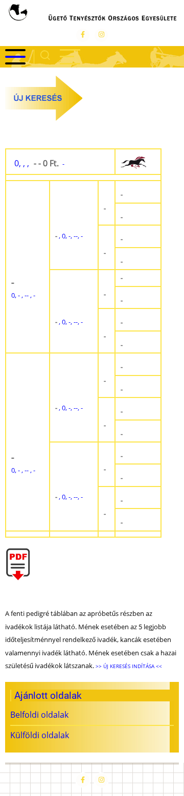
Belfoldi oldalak (39, 714)
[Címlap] (92, 14)
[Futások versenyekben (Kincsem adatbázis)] (138, 161)
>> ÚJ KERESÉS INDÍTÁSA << (128, 666)
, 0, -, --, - (69, 235)
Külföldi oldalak (39, 735)
